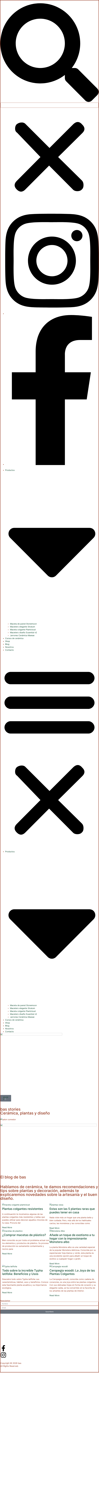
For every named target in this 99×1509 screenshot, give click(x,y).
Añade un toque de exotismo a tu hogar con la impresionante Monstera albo (72, 1238)
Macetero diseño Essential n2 (23, 632)
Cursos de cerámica (14, 638)
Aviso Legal (8, 1319)
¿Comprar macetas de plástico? (24, 1235)
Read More (7, 1227)
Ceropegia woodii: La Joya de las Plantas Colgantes (72, 1272)
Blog (7, 644)
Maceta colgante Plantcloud (23, 629)
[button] (49, 53)
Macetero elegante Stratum (22, 626)
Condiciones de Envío (15, 1330)
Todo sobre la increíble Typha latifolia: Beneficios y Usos (22, 1272)
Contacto (9, 650)
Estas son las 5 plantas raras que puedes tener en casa (72, 1210)
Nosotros (9, 647)
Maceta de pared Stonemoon (23, 624)
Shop (7, 641)
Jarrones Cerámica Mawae (22, 635)
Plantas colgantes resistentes (22, 1209)
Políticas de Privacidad (16, 1324)
